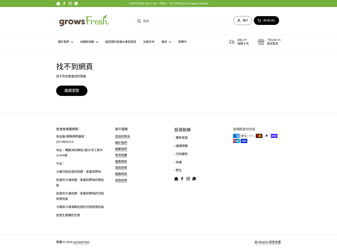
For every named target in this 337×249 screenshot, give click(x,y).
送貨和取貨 (122, 136)
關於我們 (121, 142)
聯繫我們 (121, 149)
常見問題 (121, 155)
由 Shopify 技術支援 (268, 242)
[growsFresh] (84, 21)
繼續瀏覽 (71, 90)
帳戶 (245, 20)
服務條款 (121, 161)
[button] (266, 20)
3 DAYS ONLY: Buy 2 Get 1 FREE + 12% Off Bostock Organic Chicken (168, 3)
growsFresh (81, 242)
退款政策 (121, 167)
